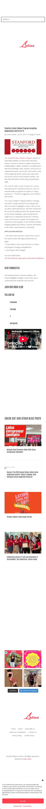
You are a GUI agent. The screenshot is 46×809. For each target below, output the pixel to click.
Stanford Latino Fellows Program (20, 158)
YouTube (13, 309)
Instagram (13, 323)
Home (13, 729)
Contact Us (32, 732)
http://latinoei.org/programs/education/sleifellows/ (26, 258)
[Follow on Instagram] (12, 10)
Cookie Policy (17, 806)
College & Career (34, 134)
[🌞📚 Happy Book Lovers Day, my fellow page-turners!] (13, 678)
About (20, 729)
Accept (23, 801)
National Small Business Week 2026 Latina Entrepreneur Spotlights (21, 450)
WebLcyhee (27, 759)
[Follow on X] (7, 10)
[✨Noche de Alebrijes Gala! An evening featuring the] (32, 678)
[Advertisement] (23, 88)
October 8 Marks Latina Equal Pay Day (19, 517)
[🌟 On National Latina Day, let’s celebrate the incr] (13, 659)
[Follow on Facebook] (3, 10)
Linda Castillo (11, 134)
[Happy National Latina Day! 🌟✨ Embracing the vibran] (32, 659)
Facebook (13, 302)
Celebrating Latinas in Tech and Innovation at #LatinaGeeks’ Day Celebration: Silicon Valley (22, 558)
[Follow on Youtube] (16, 10)
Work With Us (30, 729)
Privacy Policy (27, 806)
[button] (43, 780)
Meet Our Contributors (18, 732)
